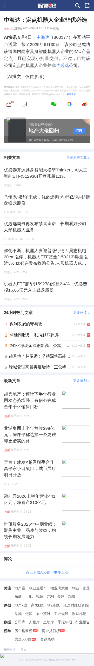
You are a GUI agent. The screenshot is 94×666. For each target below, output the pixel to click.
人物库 (34, 622)
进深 (29, 614)
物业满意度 (59, 588)
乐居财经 (16, 28)
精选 (71, 597)
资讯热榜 (47, 639)
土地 (29, 597)
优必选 (62, 65)
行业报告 (82, 622)
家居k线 (37, 605)
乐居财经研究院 (76, 605)
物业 (75, 588)
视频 (39, 597)
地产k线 (20, 605)
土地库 (48, 622)
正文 (24, 649)
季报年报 (65, 622)
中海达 (43, 37)
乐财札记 (79, 614)
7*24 (50, 597)
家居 (86, 588)
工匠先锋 (61, 614)
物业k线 (53, 605)
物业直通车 (38, 588)
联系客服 (71, 94)
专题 (61, 597)
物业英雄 (43, 614)
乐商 (18, 597)
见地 (18, 614)
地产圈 (19, 588)
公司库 (19, 622)
